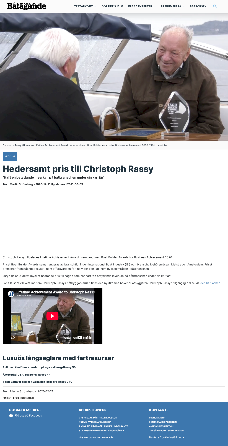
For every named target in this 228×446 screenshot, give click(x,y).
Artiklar (7, 397)
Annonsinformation (161, 426)
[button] (215, 6)
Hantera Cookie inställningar (167, 437)
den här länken (210, 283)
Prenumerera (157, 417)
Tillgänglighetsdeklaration (166, 430)
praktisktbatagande (24, 397)
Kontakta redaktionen (163, 422)
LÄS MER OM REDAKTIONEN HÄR (96, 437)
